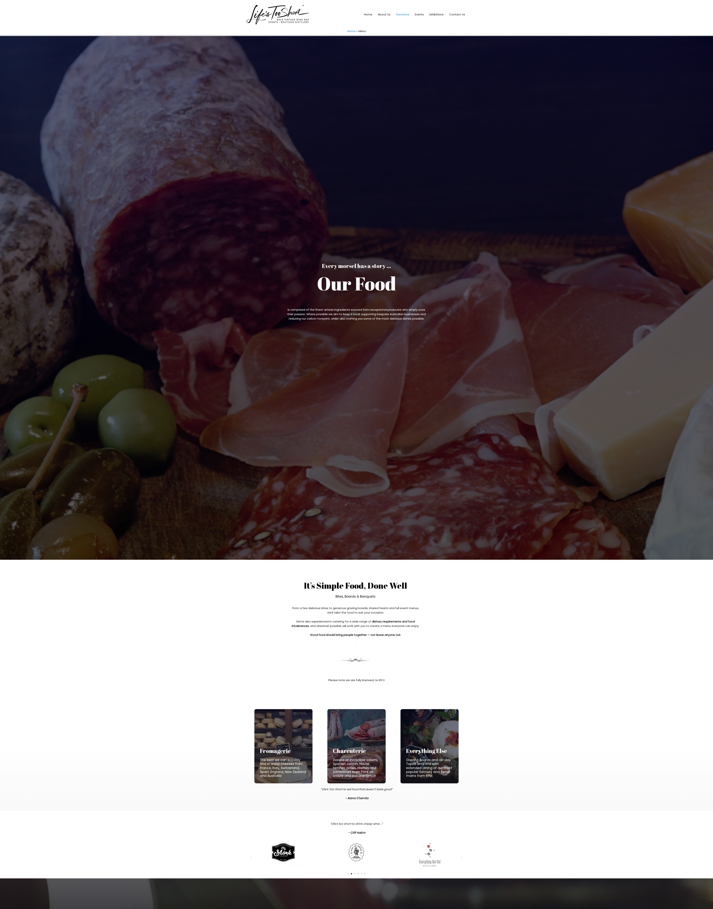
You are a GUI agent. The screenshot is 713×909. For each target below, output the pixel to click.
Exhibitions (436, 14)
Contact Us (457, 14)
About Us (384, 14)
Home (368, 14)
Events (419, 14)
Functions (402, 14)
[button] (251, 857)
